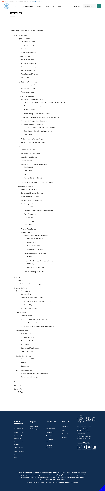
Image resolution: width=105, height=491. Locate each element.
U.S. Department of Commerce (50, 472)
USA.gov (29, 482)
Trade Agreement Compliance (35, 106)
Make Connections (51, 428)
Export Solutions (23, 38)
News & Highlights (19, 451)
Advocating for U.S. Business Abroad (34, 142)
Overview (20, 280)
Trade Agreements (27, 92)
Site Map (64, 437)
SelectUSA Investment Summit (32, 297)
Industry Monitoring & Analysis (32, 124)
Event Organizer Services (30, 196)
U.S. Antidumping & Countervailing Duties (36, 114)
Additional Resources (49, 446)
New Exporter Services (29, 189)
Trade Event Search (28, 150)
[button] (28, 6)
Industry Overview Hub (29, 337)
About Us (17, 385)
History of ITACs (33, 242)
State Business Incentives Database (34, 373)
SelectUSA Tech (27, 315)
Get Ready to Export (28, 41)
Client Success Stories (29, 49)
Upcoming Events (27, 294)
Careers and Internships (29, 377)
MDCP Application (33, 264)
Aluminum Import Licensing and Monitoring (39, 127)
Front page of (27, 30)
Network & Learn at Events (30, 153)
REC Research (29, 207)
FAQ (25, 174)
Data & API (65, 433)
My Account (21, 392)
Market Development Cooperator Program (39, 261)
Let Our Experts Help (25, 186)
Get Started (28, 167)
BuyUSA (17, 277)
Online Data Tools (27, 351)
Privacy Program (41, 482)
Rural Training (29, 221)
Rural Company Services (29, 204)
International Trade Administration (31, 472)
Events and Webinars (28, 52)
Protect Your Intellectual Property (33, 139)
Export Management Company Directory (38, 210)
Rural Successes (30, 214)
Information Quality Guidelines (61, 482)
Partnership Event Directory (34, 178)
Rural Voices (28, 217)
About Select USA (27, 359)
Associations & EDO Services (31, 200)
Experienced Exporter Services (32, 193)
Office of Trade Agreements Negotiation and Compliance (44, 102)
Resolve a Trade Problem (26, 96)
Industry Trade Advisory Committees (37, 235)
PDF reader (80, 477)
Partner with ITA (26, 233)
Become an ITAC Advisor (36, 238)
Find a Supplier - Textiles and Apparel (30, 284)
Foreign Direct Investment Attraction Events (37, 182)
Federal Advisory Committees (34, 272)
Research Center (23, 57)
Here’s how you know (35, 1)
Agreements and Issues (35, 249)
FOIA (34, 482)
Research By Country (28, 67)
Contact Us (28, 135)
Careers (64, 430)
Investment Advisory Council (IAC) (33, 323)
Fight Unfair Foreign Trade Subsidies (34, 121)
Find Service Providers (29, 308)
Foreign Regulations (28, 88)
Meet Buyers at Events (29, 157)
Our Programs (49, 432)
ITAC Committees (33, 246)
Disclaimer (49, 482)
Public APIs (25, 77)
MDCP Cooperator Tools (36, 267)
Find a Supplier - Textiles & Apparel (35, 428)
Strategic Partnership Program (35, 254)
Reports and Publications (30, 348)
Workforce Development (29, 341)
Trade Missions (26, 160)
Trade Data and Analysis (29, 74)
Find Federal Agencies (29, 305)
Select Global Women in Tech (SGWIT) (34, 319)
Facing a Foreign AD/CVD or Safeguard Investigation (40, 117)
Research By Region (28, 70)
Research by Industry (28, 63)
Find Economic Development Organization (36, 301)
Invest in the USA (20, 288)
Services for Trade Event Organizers (34, 164)
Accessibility (74, 482)
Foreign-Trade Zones (28, 229)
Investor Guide (26, 333)
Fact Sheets (25, 344)
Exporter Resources (28, 45)
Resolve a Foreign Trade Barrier (32, 99)
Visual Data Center (27, 59)
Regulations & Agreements (27, 82)
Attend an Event (23, 147)
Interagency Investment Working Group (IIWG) (37, 326)
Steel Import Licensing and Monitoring (38, 131)
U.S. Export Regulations (29, 85)
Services (24, 362)
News (16, 382)
